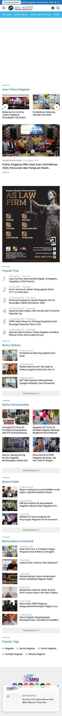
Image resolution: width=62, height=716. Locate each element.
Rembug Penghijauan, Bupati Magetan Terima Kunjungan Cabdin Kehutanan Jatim (32, 301)
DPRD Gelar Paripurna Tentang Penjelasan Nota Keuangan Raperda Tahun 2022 (33, 322)
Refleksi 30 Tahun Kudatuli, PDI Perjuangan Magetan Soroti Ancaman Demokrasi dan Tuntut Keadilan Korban (39, 518)
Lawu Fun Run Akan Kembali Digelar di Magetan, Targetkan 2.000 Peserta (33, 280)
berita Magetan (27, 648)
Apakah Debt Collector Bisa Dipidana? (39, 562)
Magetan (5, 172)
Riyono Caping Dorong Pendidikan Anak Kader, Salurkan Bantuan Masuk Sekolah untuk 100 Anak (40, 491)
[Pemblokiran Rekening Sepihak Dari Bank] (46, 101)
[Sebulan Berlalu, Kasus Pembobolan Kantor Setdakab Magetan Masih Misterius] (9, 578)
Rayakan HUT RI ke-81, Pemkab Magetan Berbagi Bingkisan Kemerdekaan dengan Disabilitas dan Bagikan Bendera (46, 430)
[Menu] (4, 7)
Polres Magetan (48, 648)
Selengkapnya (30, 393)
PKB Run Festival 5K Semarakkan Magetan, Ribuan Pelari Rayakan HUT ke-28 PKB (38, 504)
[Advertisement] (31, 50)
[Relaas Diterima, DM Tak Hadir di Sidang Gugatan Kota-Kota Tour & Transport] (9, 368)
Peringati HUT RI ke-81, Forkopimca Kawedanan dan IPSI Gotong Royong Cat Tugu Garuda (14, 430)
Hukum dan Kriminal (12, 160)
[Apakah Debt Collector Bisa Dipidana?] (9, 564)
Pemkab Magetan (14, 654)
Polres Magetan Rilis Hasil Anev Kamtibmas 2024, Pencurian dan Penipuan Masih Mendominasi (29, 168)
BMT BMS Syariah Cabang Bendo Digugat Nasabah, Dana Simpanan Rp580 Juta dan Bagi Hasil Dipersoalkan (37, 381)
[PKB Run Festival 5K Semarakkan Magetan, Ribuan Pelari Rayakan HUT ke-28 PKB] (9, 505)
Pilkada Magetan (36, 654)
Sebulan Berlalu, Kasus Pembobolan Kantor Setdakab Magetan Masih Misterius (38, 577)
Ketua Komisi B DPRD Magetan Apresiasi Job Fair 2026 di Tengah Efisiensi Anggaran (44, 458)
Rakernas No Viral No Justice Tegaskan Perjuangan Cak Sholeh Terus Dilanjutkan (14, 115)
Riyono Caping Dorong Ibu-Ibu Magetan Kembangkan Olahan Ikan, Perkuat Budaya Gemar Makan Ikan (15, 458)
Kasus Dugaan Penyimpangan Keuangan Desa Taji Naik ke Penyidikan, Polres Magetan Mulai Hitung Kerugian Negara (40, 618)
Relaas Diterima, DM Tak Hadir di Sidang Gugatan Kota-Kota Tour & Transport (37, 368)
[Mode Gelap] (53, 8)
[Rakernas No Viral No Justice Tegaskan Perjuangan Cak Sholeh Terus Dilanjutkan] (15, 101)
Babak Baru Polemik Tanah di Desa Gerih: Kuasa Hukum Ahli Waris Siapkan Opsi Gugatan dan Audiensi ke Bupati (39, 591)
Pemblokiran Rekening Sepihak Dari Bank (44, 113)
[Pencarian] (58, 8)
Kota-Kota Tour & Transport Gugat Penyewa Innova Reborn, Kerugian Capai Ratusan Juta (37, 550)
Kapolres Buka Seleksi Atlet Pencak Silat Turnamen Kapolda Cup (34, 312)
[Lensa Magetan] (20, 7)
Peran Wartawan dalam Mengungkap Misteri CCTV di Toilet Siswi (31, 290)
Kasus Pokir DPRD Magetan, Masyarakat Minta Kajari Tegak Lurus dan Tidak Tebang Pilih (38, 605)
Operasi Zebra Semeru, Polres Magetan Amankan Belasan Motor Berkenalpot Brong (34, 333)
